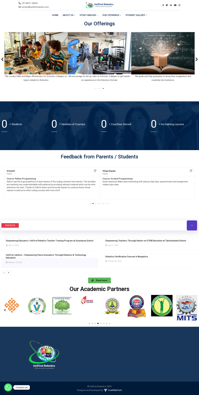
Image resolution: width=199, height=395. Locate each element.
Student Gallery (135, 15)
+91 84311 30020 (30, 3)
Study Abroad (88, 15)
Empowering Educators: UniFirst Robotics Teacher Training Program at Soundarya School (49, 241)
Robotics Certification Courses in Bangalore (126, 256)
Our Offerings (110, 15)
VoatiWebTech (114, 390)
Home (55, 15)
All (192, 225)
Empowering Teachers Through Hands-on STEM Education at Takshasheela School (145, 241)
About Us (68, 15)
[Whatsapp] (8, 387)
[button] (2, 59)
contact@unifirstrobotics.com (35, 7)
